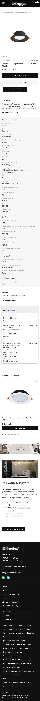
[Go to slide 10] (15, 434)
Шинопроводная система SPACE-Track (17, 625)
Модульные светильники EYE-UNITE (16, 682)
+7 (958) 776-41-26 (14, 516)
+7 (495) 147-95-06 (14, 513)
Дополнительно (8, 686)
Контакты (6, 598)
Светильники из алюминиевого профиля (18, 671)
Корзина (5, 615)
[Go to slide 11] (17, 434)
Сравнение (6, 619)
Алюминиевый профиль (11, 675)
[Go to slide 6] (9, 434)
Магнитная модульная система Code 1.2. (18, 633)
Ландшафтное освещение (12, 667)
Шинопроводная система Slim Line (16, 629)
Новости (5, 590)
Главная (4, 10)
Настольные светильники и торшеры (16, 663)
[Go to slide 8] (12, 434)
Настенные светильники (11, 660)
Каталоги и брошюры (10, 594)
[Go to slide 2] (3, 56)
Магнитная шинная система (13, 637)
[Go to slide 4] (6, 56)
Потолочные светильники (12, 656)
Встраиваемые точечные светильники (16, 12)
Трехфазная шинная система (13, 640)
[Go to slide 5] (8, 434)
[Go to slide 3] (4, 56)
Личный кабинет (8, 612)
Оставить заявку (13, 528)
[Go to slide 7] (11, 434)
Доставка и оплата (9, 602)
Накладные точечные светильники (15, 648)
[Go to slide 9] (14, 434)
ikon (4, 679)
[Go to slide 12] (18, 434)
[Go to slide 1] (1, 56)
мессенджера (24, 507)
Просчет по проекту (10, 606)
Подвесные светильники (12, 652)
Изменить (13, 311)
